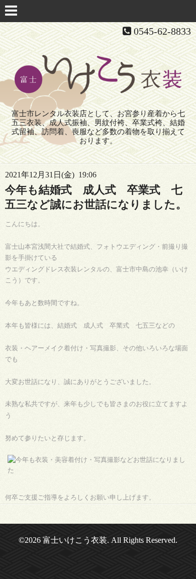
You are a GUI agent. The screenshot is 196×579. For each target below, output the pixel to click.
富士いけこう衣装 (75, 540)
